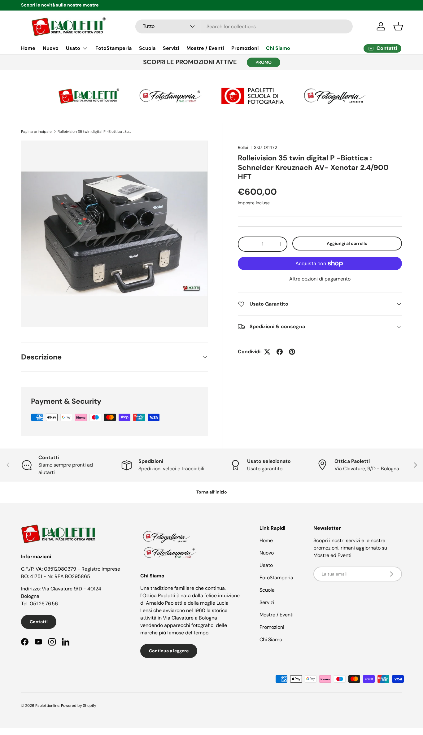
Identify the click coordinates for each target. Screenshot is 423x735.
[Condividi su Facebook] (279, 352)
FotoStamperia (113, 48)
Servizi (171, 48)
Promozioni (245, 48)
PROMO (263, 62)
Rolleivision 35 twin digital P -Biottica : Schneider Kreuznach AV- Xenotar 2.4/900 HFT (95, 131)
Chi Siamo (278, 48)
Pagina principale (36, 131)
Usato (73, 48)
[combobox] (244, 26)
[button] (398, 26)
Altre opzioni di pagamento (320, 279)
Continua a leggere (169, 651)
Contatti (39, 621)
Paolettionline (47, 705)
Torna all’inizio (211, 492)
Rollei (243, 147)
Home (28, 48)
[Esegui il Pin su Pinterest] (292, 352)
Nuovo (51, 48)
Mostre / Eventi (205, 48)
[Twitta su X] (267, 352)
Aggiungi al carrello (347, 243)
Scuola (147, 48)
